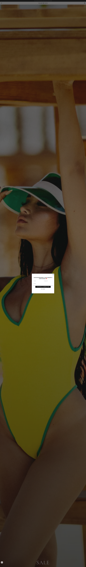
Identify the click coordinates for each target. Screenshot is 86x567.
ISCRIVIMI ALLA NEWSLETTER (43, 286)
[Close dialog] (53, 274)
